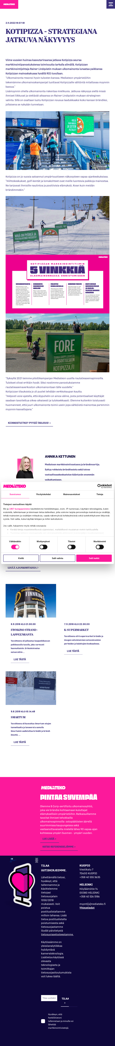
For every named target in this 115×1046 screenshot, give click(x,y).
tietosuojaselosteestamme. (57, 934)
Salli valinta (57, 558)
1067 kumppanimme (19, 508)
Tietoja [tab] (99, 494)
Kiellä (21, 558)
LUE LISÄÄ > (49, 838)
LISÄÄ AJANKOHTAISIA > (23, 567)
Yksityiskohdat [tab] (43, 494)
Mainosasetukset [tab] (71, 494)
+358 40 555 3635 (90, 877)
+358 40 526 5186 (90, 896)
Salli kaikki (94, 558)
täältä (56, 976)
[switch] (43, 547)
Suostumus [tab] (15, 494)
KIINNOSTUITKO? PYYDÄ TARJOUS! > (29, 422)
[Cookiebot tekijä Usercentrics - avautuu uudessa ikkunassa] (99, 486)
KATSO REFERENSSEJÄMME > (59, 846)
